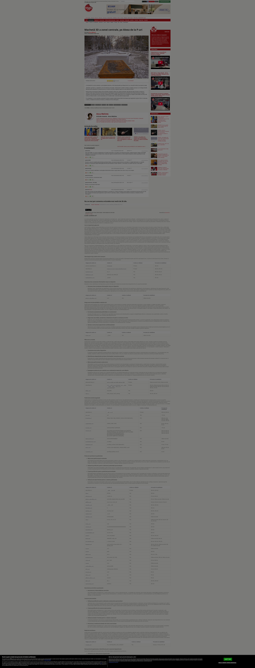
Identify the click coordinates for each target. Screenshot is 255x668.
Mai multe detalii (47, 659)
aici (101, 663)
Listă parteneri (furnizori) (113, 662)
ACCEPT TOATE (228, 659)
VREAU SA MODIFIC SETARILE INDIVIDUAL (227, 662)
